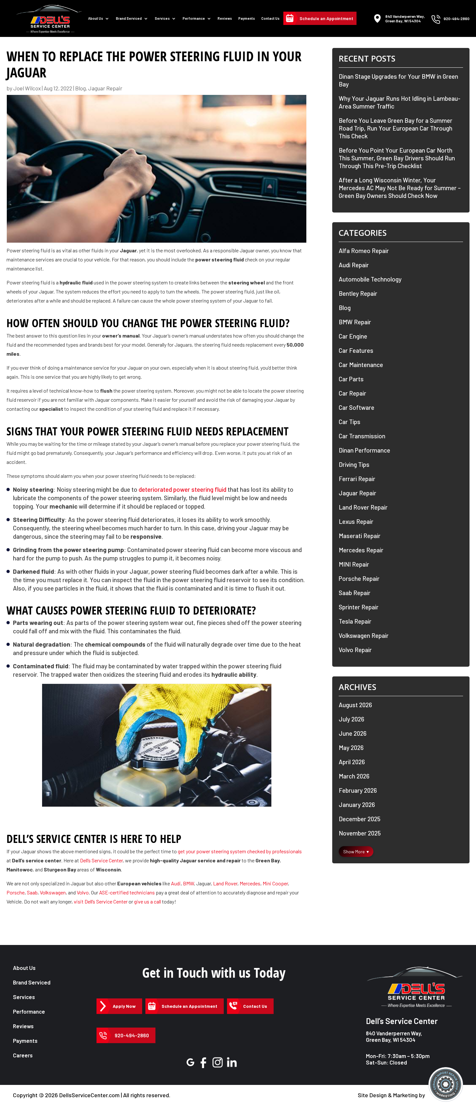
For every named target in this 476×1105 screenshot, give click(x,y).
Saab (32, 892)
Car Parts (351, 379)
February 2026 (358, 790)
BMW (188, 883)
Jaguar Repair (105, 88)
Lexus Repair (356, 521)
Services (162, 18)
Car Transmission (362, 436)
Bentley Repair (358, 293)
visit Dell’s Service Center (101, 901)
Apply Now (124, 1006)
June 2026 (353, 733)
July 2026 (351, 719)
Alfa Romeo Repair (364, 250)
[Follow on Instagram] (217, 1062)
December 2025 (359, 819)
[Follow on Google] (190, 1062)
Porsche (15, 892)
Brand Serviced (32, 982)
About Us (95, 18)
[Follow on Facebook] (203, 1062)
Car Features (356, 350)
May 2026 (351, 747)
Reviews (225, 18)
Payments (246, 18)
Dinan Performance (364, 450)
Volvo (83, 892)
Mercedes (250, 883)
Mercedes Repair (361, 550)
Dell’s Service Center (101, 860)
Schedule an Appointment (326, 18)
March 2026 (354, 776)
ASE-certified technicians (127, 892)
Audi (176, 883)
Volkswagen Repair (364, 635)
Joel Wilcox (27, 88)
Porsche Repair (359, 578)
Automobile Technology (370, 279)
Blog (80, 88)
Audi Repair (354, 265)
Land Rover (225, 883)
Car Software (356, 407)
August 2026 (355, 704)
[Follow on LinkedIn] (232, 1062)
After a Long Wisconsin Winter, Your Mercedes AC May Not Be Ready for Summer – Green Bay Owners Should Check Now (400, 187)
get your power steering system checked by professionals (240, 851)
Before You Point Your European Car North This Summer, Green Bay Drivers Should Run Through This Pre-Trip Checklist (397, 157)
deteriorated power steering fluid (182, 489)
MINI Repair (354, 564)
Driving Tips (354, 464)
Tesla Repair (355, 621)
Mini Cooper (275, 883)
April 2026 (352, 761)
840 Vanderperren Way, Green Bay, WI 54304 (394, 1036)
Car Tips (349, 421)
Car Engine (353, 336)
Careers (23, 1055)
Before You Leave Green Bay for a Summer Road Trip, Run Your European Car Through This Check (395, 128)
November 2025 (360, 833)
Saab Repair (354, 592)
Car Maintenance (361, 364)
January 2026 (357, 804)
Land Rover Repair (363, 507)
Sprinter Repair (359, 607)
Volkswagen (53, 892)
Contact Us (270, 18)
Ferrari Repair (357, 478)
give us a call (147, 901)
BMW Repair (355, 322)
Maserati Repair (359, 535)
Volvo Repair (355, 649)
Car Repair (352, 393)
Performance (194, 18)
